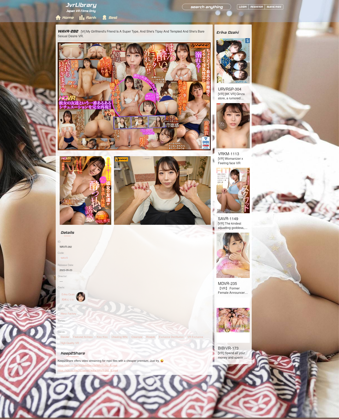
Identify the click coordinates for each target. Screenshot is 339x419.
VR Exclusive (195, 337)
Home (68, 17)
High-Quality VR (70, 343)
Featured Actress (83, 337)
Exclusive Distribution (171, 337)
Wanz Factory (68, 313)
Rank (91, 17)
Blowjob (150, 337)
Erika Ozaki (227, 32)
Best (112, 17)
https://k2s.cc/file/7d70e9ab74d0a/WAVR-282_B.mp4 (88, 370)
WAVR (64, 258)
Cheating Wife (120, 337)
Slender (65, 337)
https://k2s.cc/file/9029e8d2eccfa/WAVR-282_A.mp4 (87, 365)
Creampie (136, 337)
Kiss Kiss (102, 337)
